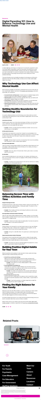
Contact (30, 385)
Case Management (10, 376)
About (29, 375)
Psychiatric (7, 372)
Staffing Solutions (9, 386)
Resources (31, 378)
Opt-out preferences (17, 398)
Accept (20, 396)
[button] (39, 388)
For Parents (7, 369)
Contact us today (5, 303)
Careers (30, 372)
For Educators (8, 379)
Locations (31, 381)
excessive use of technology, (27, 91)
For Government (9, 383)
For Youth (6, 366)
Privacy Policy (24, 398)
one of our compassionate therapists (30, 303)
